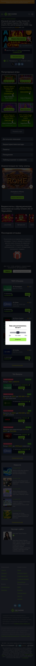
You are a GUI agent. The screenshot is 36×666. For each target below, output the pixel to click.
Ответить (18, 339)
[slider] (17, 332)
